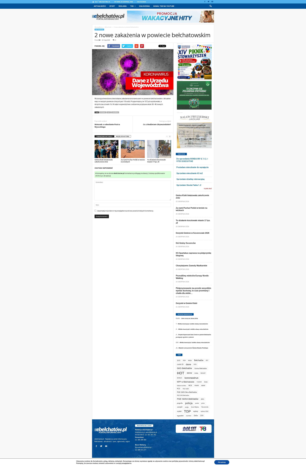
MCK (190, 385)
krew (206, 382)
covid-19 (180, 364)
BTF (207, 360)
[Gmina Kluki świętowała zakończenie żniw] (106, 149)
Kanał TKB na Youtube (163, 6)
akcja (190, 360)
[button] (210, 6)
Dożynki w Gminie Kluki (186, 303)
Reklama (123, 6)
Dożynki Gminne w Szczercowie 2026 (192, 233)
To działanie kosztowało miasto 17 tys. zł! (156, 161)
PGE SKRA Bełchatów (187, 399)
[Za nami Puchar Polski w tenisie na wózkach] (133, 149)
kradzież (199, 382)
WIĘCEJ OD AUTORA (122, 136)
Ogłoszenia (141, 2)
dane (188, 364)
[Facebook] (204, 1)
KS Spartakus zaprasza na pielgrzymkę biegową (193, 254)
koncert (203, 373)
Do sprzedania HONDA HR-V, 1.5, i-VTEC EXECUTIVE (192, 160)
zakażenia (115, 112)
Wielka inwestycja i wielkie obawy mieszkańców (193, 324)
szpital (179, 411)
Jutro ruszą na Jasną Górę (189, 318)
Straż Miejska (195, 407)
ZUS (201, 415)
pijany (202, 399)
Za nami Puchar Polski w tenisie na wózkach (133, 161)
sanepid (179, 407)
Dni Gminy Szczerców (186, 243)
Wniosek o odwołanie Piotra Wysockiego (107, 125)
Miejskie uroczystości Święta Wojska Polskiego (193, 348)
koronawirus (191, 377)
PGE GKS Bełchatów (183, 395)
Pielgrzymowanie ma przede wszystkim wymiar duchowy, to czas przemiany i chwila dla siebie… (193, 290)
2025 (178, 360)
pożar (203, 403)
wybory (195, 411)
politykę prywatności (180, 461)
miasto (196, 385)
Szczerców (204, 407)
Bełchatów (198, 360)
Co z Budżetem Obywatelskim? (157, 124)
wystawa (188, 415)
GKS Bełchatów (184, 368)
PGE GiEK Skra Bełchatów (187, 392)
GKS (195, 364)
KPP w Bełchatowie (185, 382)
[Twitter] (208, 1)
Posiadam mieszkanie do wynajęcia (192, 167)
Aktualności (100, 6)
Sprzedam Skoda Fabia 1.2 (188, 185)
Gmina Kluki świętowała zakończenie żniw (104, 161)
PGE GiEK (186, 389)
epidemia (102, 112)
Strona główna (99, 27)
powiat (197, 403)
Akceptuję (222, 462)
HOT (108, 112)
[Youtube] (212, 1)
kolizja (196, 373)
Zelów (196, 415)
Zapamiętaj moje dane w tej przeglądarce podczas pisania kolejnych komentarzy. (125, 211)
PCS (178, 389)
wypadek (180, 416)
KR (99, 40)
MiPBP (203, 385)
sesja (187, 407)
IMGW (189, 373)
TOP (187, 411)
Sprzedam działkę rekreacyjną (190, 179)
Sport (112, 6)
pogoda (180, 403)
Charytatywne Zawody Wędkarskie (191, 266)
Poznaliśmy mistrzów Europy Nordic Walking (192, 277)
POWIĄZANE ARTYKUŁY (104, 136)
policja (189, 403)
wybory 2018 (204, 411)
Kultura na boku (181, 385)
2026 (184, 360)
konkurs (179, 378)
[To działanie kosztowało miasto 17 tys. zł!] (159, 149)
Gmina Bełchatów (200, 368)
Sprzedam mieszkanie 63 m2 (189, 173)
